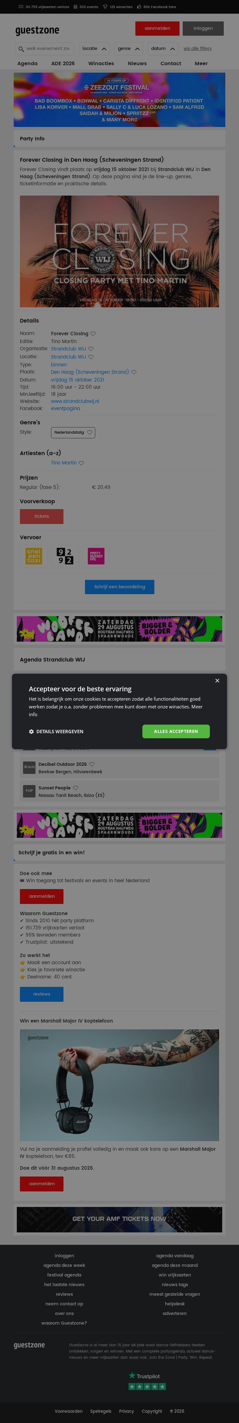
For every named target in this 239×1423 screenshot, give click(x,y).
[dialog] (119, 711)
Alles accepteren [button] (176, 731)
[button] (56, 731)
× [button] (217, 681)
